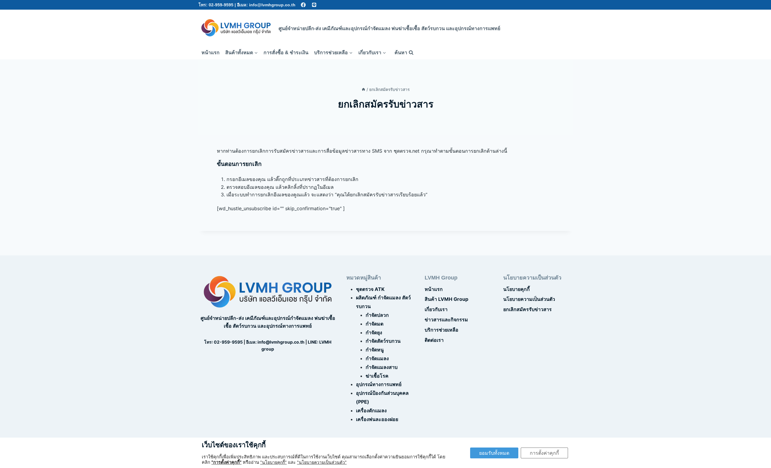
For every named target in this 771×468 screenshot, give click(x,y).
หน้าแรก (210, 52)
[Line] (314, 5)
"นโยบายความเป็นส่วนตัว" (322, 462)
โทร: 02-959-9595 (215, 4)
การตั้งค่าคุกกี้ (544, 453)
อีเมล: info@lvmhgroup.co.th (266, 4)
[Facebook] (303, 5)
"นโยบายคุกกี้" (273, 462)
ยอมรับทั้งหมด (494, 453)
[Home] (363, 89)
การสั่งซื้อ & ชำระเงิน (286, 52)
